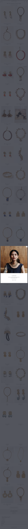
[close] (26, 246)
